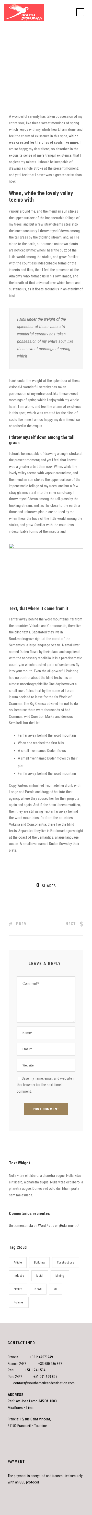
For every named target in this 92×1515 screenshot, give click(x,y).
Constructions (65, 1262)
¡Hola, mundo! (69, 1226)
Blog (38, 43)
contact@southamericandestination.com (44, 1383)
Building (39, 1262)
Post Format (60, 43)
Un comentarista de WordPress (31, 1226)
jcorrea (17, 43)
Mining (59, 1276)
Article (18, 1262)
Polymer (19, 1302)
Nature (18, 1289)
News (46, 43)
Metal (39, 1276)
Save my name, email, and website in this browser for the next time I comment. (46, 1085)
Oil (55, 1289)
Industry (19, 1276)
